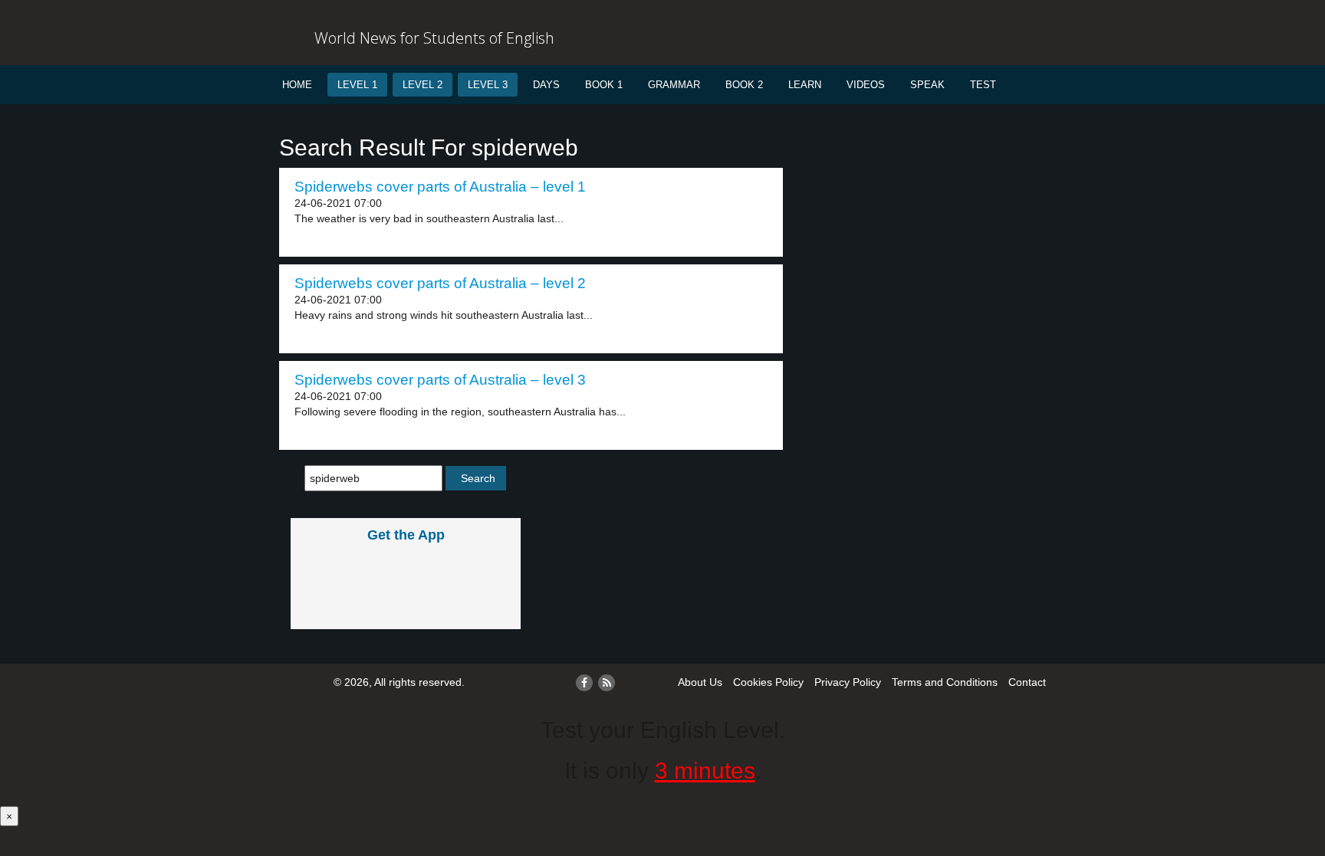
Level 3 (488, 84)
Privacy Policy (847, 682)
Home (297, 84)
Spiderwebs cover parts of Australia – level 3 (440, 380)
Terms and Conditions (945, 682)
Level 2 (422, 84)
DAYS (546, 84)
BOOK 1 (604, 84)
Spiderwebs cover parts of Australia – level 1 (440, 187)
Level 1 (357, 84)
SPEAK (927, 84)
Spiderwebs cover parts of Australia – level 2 (440, 283)
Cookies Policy (768, 682)
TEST (983, 84)
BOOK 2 (744, 84)
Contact (1027, 682)
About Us (700, 682)
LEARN (804, 84)
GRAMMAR (674, 84)
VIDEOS (866, 84)
